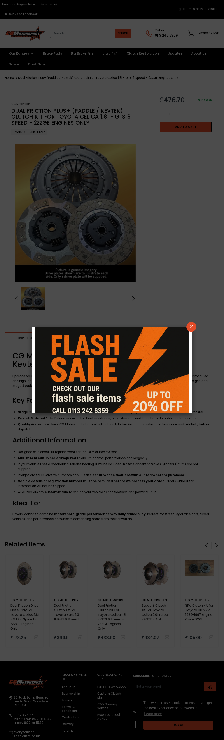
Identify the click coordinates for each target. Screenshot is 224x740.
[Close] (191, 327)
